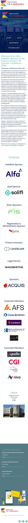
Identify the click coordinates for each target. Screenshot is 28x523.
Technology (14, 48)
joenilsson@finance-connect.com (14, 457)
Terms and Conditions (10, 515)
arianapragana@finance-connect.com (15, 476)
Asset (9, 38)
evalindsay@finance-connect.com (14, 466)
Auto (19, 38)
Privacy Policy (20, 515)
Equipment (14, 43)
